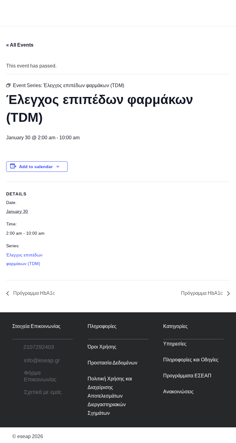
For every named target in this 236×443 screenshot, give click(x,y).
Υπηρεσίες (175, 343)
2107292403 (38, 347)
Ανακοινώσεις (178, 391)
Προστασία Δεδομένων (112, 362)
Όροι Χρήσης (102, 346)
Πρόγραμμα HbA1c (33, 293)
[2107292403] (17, 347)
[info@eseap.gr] (18, 360)
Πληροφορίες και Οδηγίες (190, 359)
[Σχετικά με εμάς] (18, 392)
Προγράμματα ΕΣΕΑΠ (187, 375)
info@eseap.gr (42, 360)
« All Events (19, 45)
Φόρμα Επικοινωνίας (40, 376)
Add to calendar (36, 166)
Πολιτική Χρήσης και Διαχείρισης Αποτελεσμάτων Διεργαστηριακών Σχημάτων (110, 396)
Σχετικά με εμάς (43, 392)
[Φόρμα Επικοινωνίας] (18, 376)
